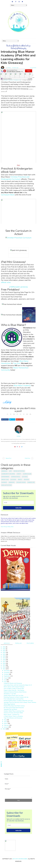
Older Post (27, 458)
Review (26, 479)
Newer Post (8, 458)
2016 (4, 663)
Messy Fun (5, 479)
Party (20, 479)
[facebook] (15, 1)
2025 (4, 647)
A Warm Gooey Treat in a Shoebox (13, 716)
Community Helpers (8, 474)
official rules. (6, 282)
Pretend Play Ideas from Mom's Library (14, 706)
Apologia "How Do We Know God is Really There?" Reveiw (20, 702)
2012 (4, 729)
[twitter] (22, 1)
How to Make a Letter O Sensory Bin (14, 688)
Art (10, 471)
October (6, 674)
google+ (20, 419)
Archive (7, 643)
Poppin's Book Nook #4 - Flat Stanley (14, 690)
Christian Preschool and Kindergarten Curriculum (15, 178)
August (6, 678)
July (5, 680)
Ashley (9, 67)
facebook (5, 419)
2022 (4, 652)
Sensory (12, 482)
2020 (4, 656)
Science (4, 482)
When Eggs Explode (9, 704)
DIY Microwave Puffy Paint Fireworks (14, 707)
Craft (19, 474)
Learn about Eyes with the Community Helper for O (18, 685)
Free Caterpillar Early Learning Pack (13, 699)
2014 (4, 667)
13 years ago (15, 67)
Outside (13, 479)
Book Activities (19, 471)
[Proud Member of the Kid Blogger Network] (10, 845)
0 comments (33, 67)
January (6, 727)
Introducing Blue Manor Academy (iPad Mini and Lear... (18, 700)
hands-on (31, 482)
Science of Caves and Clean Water (13, 713)
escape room (21, 482)
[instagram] (19, 1)
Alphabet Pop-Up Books (10, 709)
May (5, 720)
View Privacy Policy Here (7, 526)
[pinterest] (12, 1)
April (5, 721)
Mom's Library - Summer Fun (11, 714)
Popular (18, 643)
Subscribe (18, 508)
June (5, 681)
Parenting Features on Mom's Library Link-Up (16, 697)
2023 (4, 650)
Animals (4, 471)
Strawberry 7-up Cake (10, 693)
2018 (4, 660)
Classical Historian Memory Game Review (15, 692)
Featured (30, 643)
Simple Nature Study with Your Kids (13, 695)
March (6, 723)
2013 (4, 669)
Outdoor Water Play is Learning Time (14, 711)
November (7, 672)
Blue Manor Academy (22, 385)
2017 (4, 661)
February (6, 725)
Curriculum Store (7, 195)
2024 (4, 649)
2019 (4, 658)
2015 (4, 665)
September (7, 676)
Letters (24, 476)
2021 (4, 654)
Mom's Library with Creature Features (14, 687)
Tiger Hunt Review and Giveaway (13, 718)
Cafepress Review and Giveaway (13, 683)
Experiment (5, 476)
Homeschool (15, 476)
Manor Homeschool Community (14, 369)
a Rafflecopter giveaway (18, 287)
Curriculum (27, 474)
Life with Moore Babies (20, 859)
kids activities (6, 485)
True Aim (16, 363)
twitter (12, 419)
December (7, 670)
